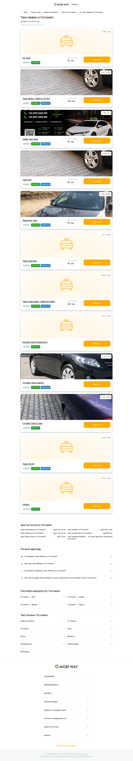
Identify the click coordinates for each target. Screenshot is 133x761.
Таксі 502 (27, 180)
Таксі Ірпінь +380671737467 (36, 98)
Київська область (51, 12)
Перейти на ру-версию (66, 745)
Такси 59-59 (28, 464)
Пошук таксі (36, 12)
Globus (25, 504)
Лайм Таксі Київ (30, 139)
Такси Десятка (29, 261)
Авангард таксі (29, 220)
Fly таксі (26, 58)
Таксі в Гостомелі (68, 12)
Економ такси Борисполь (34, 342)
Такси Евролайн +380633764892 (38, 301)
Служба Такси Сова (32, 423)
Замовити (97, 59)
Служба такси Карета (33, 383)
